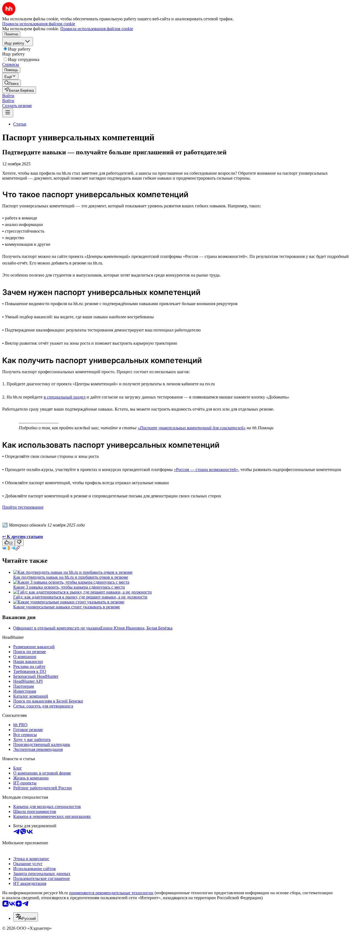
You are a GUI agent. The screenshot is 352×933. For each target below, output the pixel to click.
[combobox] (25, 916)
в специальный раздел (65, 397)
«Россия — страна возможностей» (206, 469)
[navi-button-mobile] (7, 112)
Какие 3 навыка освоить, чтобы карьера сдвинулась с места (69, 587)
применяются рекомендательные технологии (111, 892)
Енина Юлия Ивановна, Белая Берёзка (136, 628)
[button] (8, 95)
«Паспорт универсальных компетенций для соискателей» (192, 427)
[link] (11, 83)
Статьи (19, 124)
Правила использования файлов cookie (96, 28)
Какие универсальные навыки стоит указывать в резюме (66, 607)
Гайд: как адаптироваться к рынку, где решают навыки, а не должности (80, 597)
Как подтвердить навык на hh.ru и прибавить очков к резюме (70, 577)
